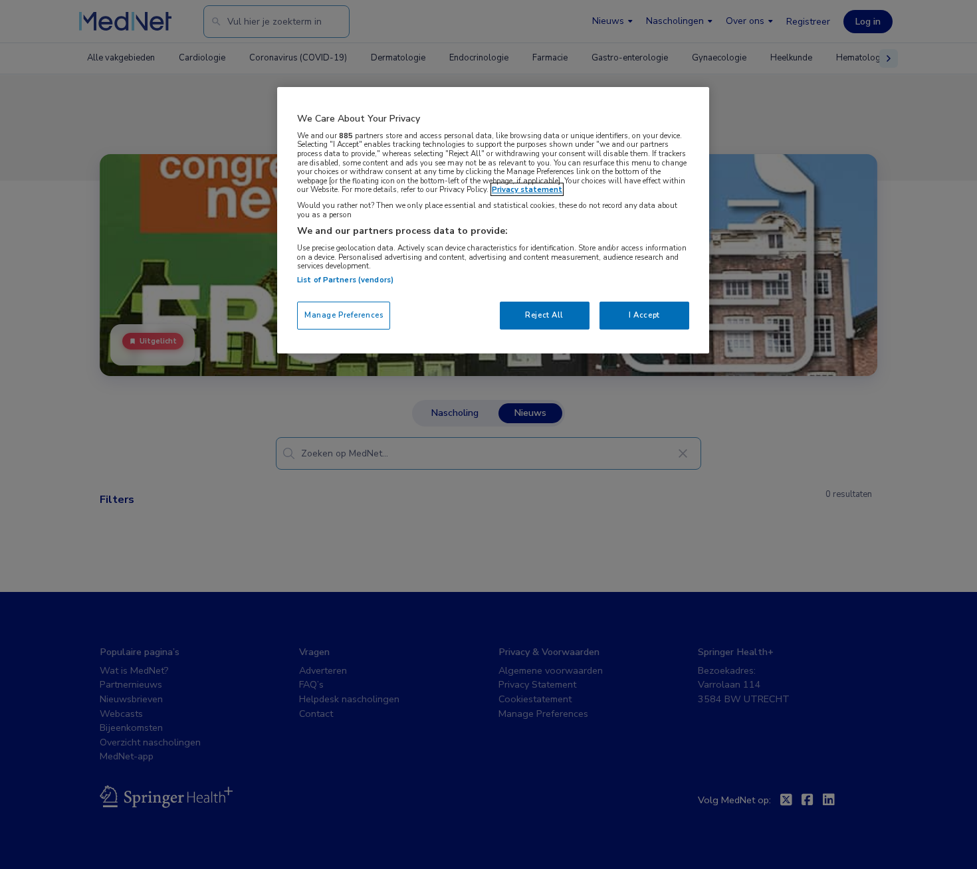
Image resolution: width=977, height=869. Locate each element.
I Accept (644, 315)
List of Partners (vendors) (345, 279)
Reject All (544, 315)
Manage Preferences (343, 315)
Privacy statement (527, 189)
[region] (493, 220)
